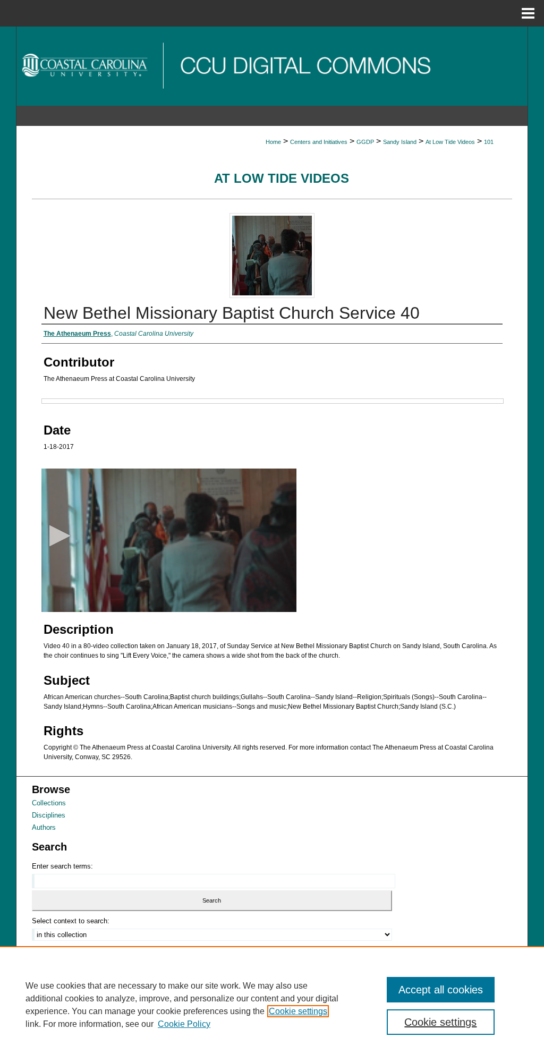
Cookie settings (298, 1011)
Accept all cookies (440, 990)
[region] (272, 1004)
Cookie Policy (184, 1023)
